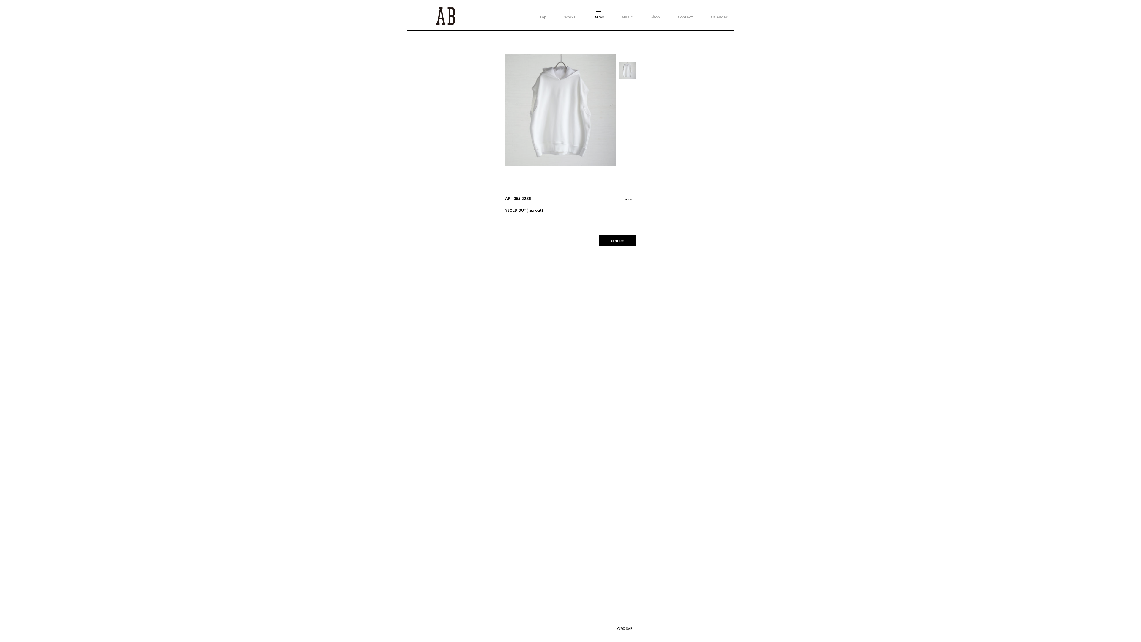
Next (627, 163)
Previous (628, 58)
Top (542, 17)
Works (570, 17)
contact (617, 240)
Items (598, 17)
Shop (655, 17)
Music (627, 17)
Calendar (719, 17)
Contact (685, 17)
